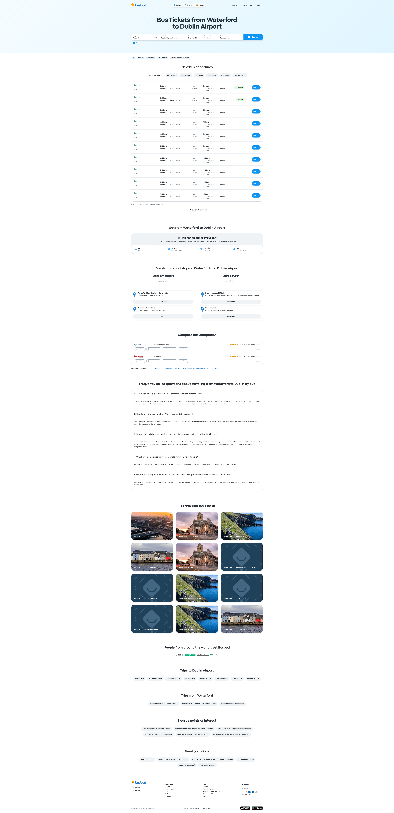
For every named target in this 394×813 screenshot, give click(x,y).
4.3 (174, 361)
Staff (139, 349)
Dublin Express (214, 368)
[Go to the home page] (138, 5)
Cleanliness (168, 349)
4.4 (186, 349)
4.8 (143, 349)
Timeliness (153, 349)
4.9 (175, 349)
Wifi (183, 349)
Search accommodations (144, 43)
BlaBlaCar (158, 368)
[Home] (133, 58)
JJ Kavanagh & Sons (162, 344)
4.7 (143, 361)
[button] (156, 37)
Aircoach (191, 368)
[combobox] (142, 37)
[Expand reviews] (258, 347)
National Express (168, 368)
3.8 (158, 361)
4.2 (158, 349)
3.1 (186, 361)
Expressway (158, 356)
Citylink (185, 368)
